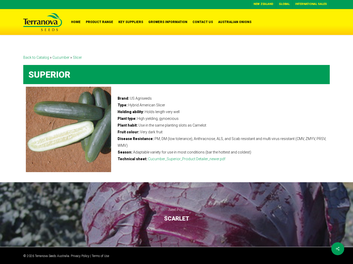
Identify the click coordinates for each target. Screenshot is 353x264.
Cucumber (61, 57)
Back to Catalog (36, 57)
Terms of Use (100, 256)
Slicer (77, 57)
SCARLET (176, 214)
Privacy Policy (80, 256)
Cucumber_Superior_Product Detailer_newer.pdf (186, 159)
